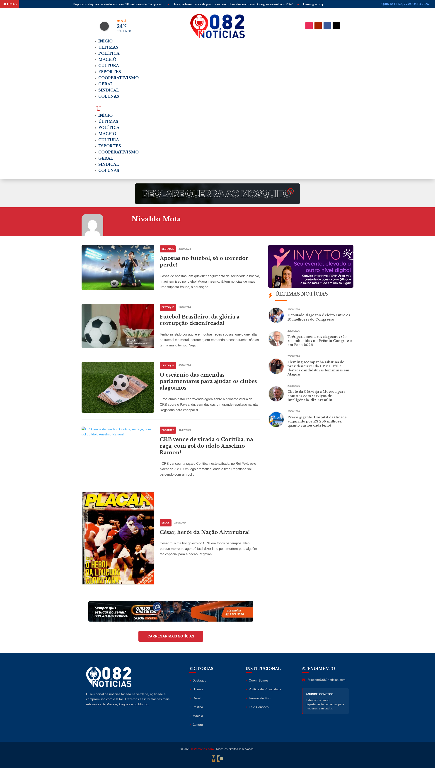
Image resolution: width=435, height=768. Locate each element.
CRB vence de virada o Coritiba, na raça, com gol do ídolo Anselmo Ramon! (206, 445)
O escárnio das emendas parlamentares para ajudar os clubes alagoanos (208, 381)
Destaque (168, 249)
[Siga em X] (336, 25)
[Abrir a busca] (98, 108)
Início (105, 41)
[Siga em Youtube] (318, 25)
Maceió (107, 59)
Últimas (108, 47)
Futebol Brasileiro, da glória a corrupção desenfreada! (199, 320)
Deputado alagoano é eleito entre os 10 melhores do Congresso (90, 4)
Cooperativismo (118, 78)
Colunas (108, 96)
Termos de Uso (260, 698)
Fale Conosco (259, 707)
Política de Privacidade (265, 689)
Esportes (109, 71)
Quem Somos (258, 680)
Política (108, 53)
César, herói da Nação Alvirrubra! (205, 532)
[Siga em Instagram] (309, 25)
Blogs (166, 522)
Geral (105, 84)
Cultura (108, 65)
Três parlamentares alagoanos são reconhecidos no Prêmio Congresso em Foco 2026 (206, 4)
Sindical (108, 90)
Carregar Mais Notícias (170, 636)
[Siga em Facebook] (327, 25)
